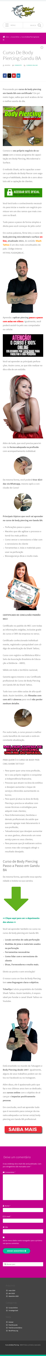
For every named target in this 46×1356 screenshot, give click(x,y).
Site (6, 1227)
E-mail (8, 1216)
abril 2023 (12, 1293)
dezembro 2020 (14, 1296)
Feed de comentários (15, 1328)
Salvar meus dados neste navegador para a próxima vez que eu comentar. (22, 1241)
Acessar (11, 1322)
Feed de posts (13, 1325)
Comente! (18, 65)
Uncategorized (13, 1310)
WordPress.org (13, 1331)
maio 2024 (12, 1290)
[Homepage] (23, 11)
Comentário (10, 1172)
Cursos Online (32, 65)
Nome (7, 1206)
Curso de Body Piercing (12, 1345)
